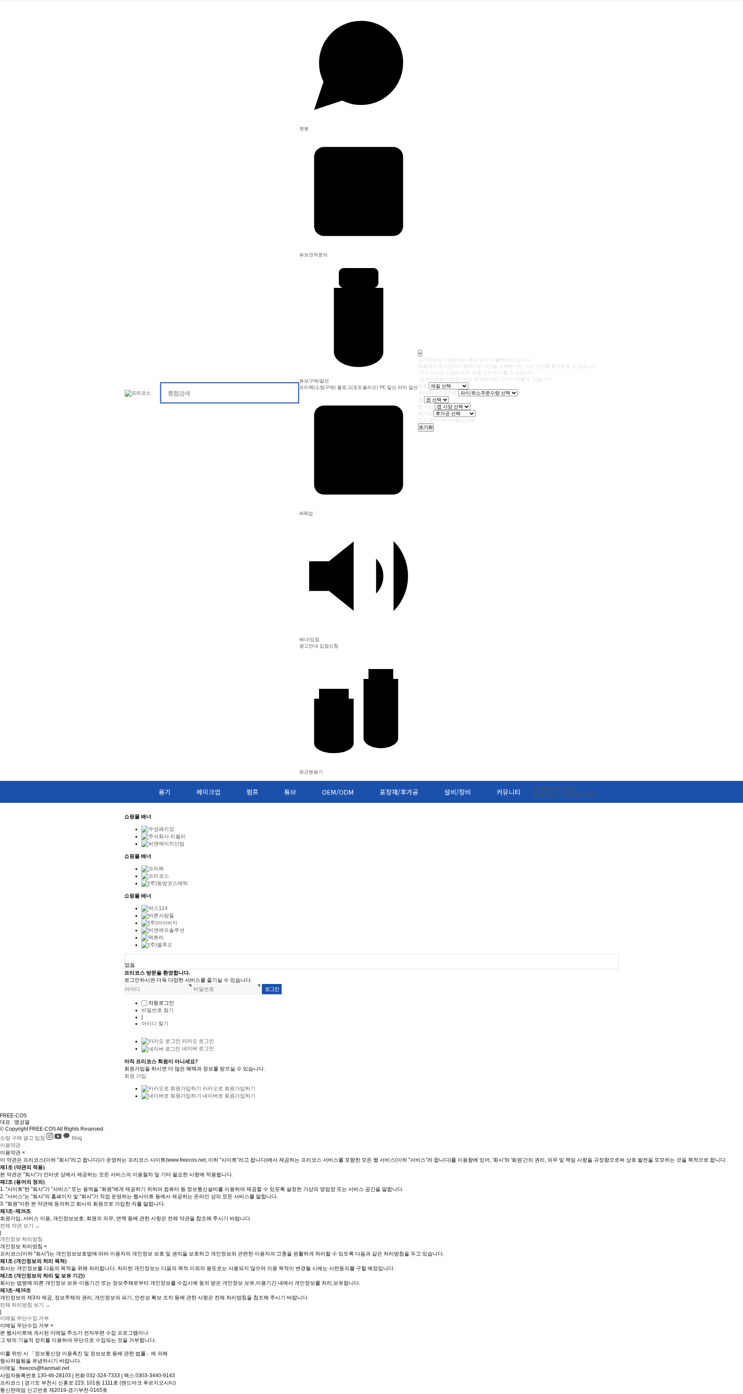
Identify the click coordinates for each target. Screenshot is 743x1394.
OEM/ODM (338, 791)
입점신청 (328, 645)
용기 (165, 791)
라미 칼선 (408, 387)
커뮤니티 (509, 791)
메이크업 (208, 791)
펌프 (252, 791)
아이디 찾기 (155, 1024)
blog (77, 1138)
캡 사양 (425, 406)
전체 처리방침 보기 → (25, 1305)
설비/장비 (457, 791)
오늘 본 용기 (139, 958)
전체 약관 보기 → (20, 1226)
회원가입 (544, 795)
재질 (422, 386)
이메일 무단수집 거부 (24, 1318)
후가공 (425, 413)
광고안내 (308, 645)
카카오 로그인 (197, 1041)
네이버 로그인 (197, 1049)
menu (129, 791)
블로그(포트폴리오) (357, 387)
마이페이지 (585, 795)
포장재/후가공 (399, 791)
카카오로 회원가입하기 (228, 1089)
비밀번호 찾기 (157, 1010)
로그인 (554, 789)
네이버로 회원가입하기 (228, 1096)
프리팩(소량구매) (317, 387)
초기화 (426, 427)
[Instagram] (50, 1138)
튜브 (290, 791)
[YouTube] (59, 1138)
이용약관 (10, 1145)
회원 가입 (135, 1076)
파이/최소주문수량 (437, 392)
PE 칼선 (388, 387)
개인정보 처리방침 (21, 1239)
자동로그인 (161, 1003)
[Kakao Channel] (67, 1138)
